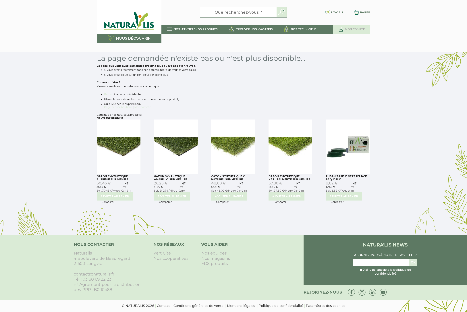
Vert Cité (162, 253)
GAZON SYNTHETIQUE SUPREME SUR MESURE (112, 178)
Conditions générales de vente (198, 306)
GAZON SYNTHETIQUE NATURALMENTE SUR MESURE (289, 178)
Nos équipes (214, 253)
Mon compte (142, 107)
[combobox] (238, 12)
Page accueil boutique (118, 107)
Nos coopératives (170, 258)
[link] (192, 29)
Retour (108, 94)
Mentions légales (241, 306)
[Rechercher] (282, 12)
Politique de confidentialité (281, 306)
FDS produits (214, 263)
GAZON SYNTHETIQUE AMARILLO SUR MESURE (170, 178)
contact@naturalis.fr (94, 274)
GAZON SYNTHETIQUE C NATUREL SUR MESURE (228, 178)
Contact (163, 306)
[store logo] (129, 17)
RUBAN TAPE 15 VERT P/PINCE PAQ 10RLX (346, 178)
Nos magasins (215, 258)
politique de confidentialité (393, 271)
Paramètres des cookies (325, 306)
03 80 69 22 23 (97, 279)
